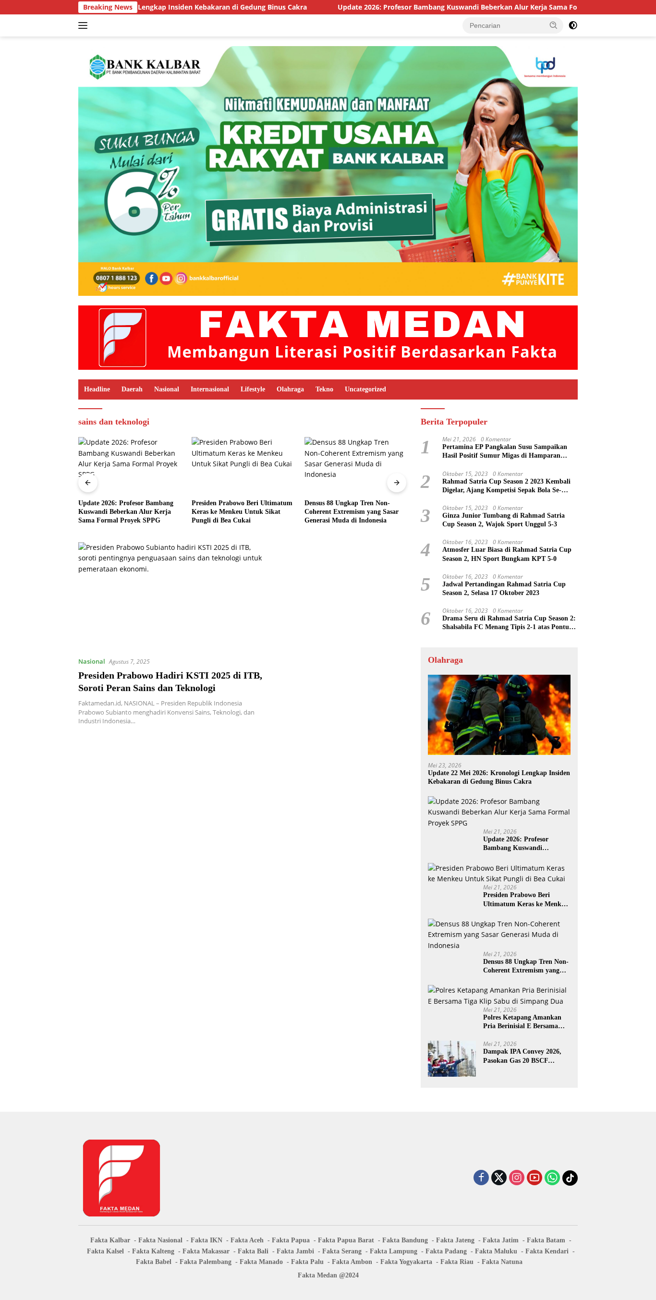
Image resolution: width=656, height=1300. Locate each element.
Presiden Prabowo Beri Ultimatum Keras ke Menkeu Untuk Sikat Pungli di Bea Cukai (242, 511)
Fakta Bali (253, 1251)
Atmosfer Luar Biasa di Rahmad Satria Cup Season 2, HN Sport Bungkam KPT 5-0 (506, 554)
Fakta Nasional (160, 1240)
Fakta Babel (153, 1261)
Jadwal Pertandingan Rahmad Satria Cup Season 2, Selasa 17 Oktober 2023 (504, 588)
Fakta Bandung (405, 1240)
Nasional (166, 389)
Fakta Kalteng (153, 1251)
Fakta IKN (206, 1240)
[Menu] (84, 25)
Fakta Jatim (501, 1240)
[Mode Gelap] (573, 25)
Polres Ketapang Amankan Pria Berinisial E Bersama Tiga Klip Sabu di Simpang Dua (523, 1022)
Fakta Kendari (547, 1251)
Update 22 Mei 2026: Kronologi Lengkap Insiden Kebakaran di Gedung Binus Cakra (499, 777)
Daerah (132, 389)
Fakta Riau (457, 1261)
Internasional (210, 389)
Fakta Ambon (352, 1261)
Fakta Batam (546, 1240)
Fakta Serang (342, 1251)
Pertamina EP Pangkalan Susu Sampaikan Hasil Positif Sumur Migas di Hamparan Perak (504, 451)
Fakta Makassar (206, 1251)
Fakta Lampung (393, 1251)
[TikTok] (570, 1178)
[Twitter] (499, 1178)
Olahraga (290, 389)
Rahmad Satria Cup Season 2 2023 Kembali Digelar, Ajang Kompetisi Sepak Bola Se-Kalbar (506, 486)
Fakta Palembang (205, 1261)
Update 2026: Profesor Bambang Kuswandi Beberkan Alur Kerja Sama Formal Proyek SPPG (431, 7)
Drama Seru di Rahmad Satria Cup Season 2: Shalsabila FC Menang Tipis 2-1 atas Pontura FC (509, 623)
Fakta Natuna (502, 1261)
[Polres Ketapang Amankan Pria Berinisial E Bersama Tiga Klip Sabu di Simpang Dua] (499, 996)
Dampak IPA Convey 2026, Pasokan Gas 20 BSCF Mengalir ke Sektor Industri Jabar (524, 1056)
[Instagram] (516, 1178)
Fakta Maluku (496, 1251)
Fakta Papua (291, 1240)
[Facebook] (481, 1178)
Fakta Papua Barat (346, 1240)
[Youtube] (534, 1178)
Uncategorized (365, 389)
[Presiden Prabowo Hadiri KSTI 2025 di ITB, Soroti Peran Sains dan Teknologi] (173, 595)
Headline (97, 389)
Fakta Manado (261, 1261)
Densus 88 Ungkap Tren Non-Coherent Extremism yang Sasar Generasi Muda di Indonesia (351, 511)
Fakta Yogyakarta (406, 1261)
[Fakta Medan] (328, 336)
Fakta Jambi (295, 1251)
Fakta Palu (307, 1261)
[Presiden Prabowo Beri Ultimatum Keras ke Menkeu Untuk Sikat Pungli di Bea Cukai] (242, 465)
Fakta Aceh (247, 1240)
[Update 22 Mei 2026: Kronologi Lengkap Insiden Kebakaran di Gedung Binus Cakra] (499, 715)
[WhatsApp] (552, 1178)
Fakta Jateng (455, 1240)
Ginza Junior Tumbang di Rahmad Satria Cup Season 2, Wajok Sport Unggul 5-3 (503, 520)
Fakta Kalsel (105, 1251)
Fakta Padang (446, 1251)
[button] (553, 25)
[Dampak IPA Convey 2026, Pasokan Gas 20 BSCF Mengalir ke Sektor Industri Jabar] (452, 1059)
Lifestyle (253, 389)
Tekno (324, 389)
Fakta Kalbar (110, 1240)
